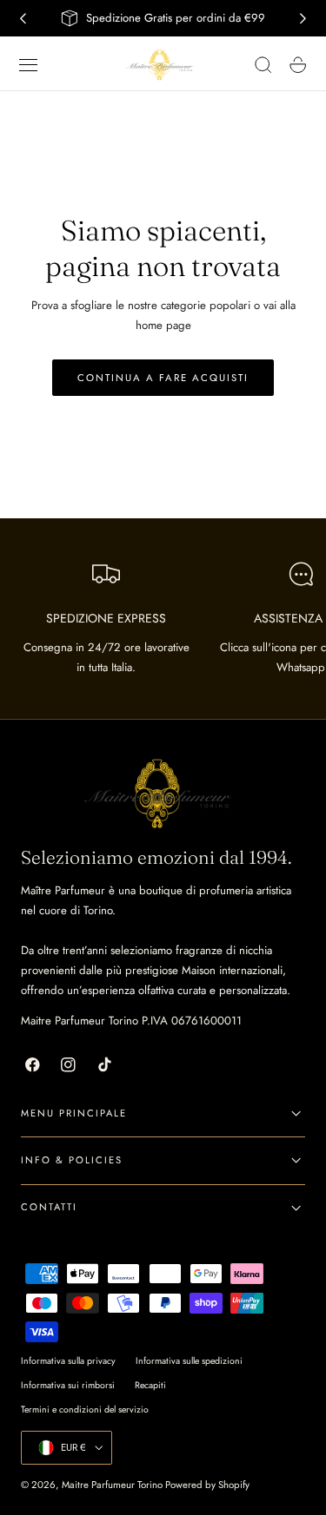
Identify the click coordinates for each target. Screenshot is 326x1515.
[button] (28, 65)
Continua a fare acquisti (163, 378)
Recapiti (150, 1385)
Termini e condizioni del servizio (85, 1409)
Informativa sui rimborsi (68, 1385)
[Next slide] (303, 18)
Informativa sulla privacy (68, 1360)
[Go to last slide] (22, 18)
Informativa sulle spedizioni (189, 1360)
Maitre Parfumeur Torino (112, 1485)
